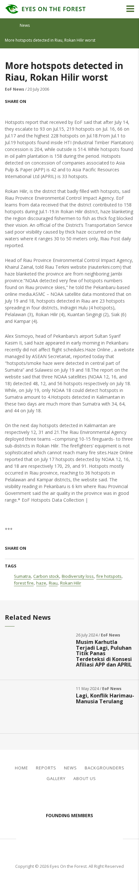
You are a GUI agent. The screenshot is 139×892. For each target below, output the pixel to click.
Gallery (56, 779)
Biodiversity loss (78, 576)
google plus (58, 101)
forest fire (24, 583)
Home (21, 768)
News (25, 25)
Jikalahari (37, 838)
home (10, 25)
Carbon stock (46, 576)
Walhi (79, 838)
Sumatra (22, 576)
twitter (46, 101)
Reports (46, 768)
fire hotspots (109, 576)
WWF (111, 838)
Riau (53, 583)
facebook (33, 101)
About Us (84, 779)
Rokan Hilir (70, 583)
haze (41, 583)
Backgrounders (104, 768)
